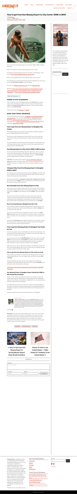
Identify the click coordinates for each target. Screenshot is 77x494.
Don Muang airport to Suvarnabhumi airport (19, 90)
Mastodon (54, 466)
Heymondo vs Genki (18, 123)
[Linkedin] (11, 309)
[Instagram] (8, 309)
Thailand (23, 19)
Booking (21, 110)
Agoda (27, 110)
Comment (9, 362)
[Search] (68, 460)
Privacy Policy (15, 487)
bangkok (17, 326)
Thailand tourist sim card (20, 85)
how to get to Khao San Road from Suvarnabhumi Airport (27, 88)
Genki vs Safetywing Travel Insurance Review (28, 121)
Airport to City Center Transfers (12, 19)
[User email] (12, 309)
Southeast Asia (26, 326)
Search (65, 74)
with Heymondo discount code (20, 119)
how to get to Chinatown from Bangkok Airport (27, 92)
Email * (26, 371)
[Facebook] (9, 309)
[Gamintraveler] (10, 6)
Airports (20, 19)
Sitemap (24, 487)
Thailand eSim (36, 85)
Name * (10, 371)
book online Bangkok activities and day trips (22, 74)
